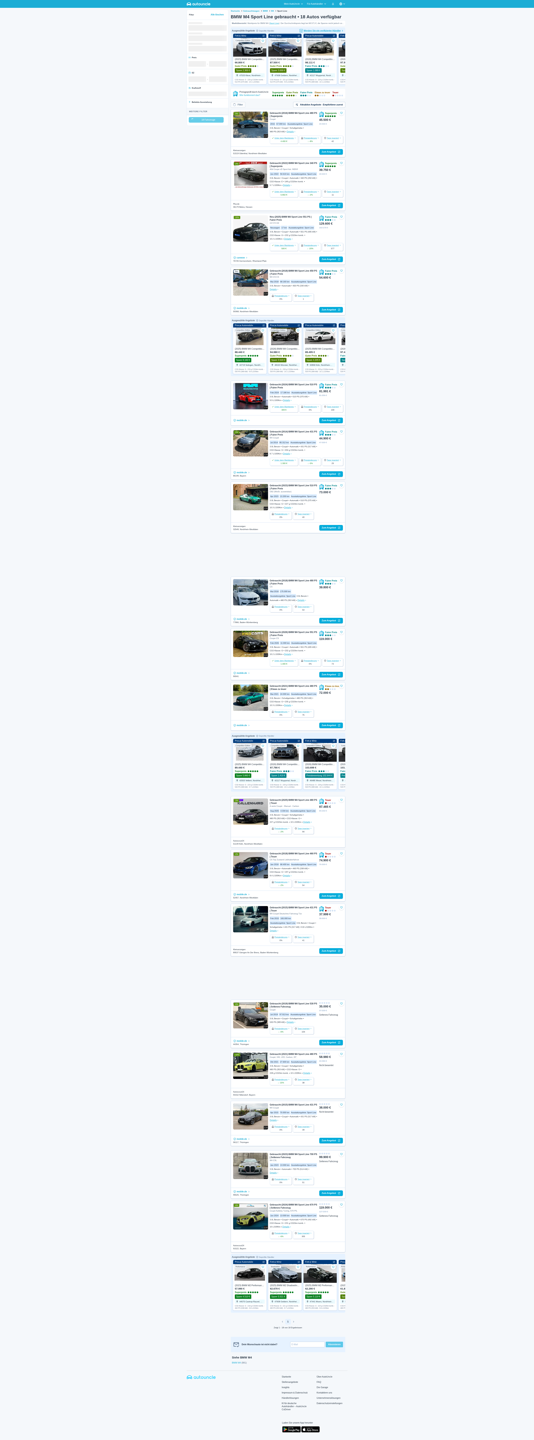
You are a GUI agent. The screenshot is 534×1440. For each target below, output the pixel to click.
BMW (265, 11)
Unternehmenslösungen (329, 1398)
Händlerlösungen (290, 1398)
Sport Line (274, 23)
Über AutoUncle (324, 1377)
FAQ (319, 1382)
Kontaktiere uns (324, 1392)
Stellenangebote (290, 1382)
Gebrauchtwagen (251, 11)
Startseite (235, 11)
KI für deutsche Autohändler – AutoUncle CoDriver (294, 1406)
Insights (285, 1387)
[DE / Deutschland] (342, 4)
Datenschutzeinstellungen (329, 1403)
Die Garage (322, 1387)
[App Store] (310, 1429)
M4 (272, 11)
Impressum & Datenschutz (295, 1392)
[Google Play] (291, 1429)
